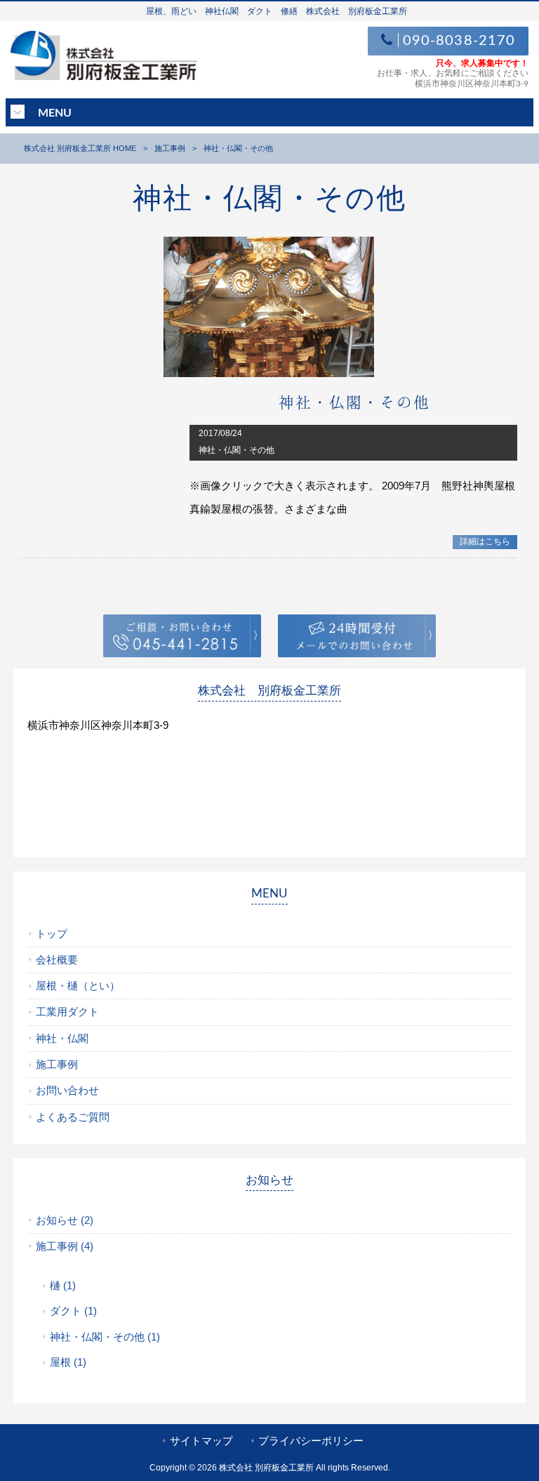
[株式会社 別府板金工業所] (104, 76)
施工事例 (169, 148)
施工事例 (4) (64, 1246)
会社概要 (57, 960)
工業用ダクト (67, 1012)
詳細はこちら (485, 541)
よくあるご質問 (72, 1117)
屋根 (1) (68, 1362)
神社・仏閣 (62, 1038)
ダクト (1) (73, 1311)
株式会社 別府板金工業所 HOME (80, 148)
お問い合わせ (67, 1090)
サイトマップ (201, 1441)
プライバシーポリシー (311, 1441)
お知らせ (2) (64, 1220)
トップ (51, 934)
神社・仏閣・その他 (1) (105, 1337)
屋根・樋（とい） (78, 986)
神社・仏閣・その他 (354, 401)
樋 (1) (63, 1285)
